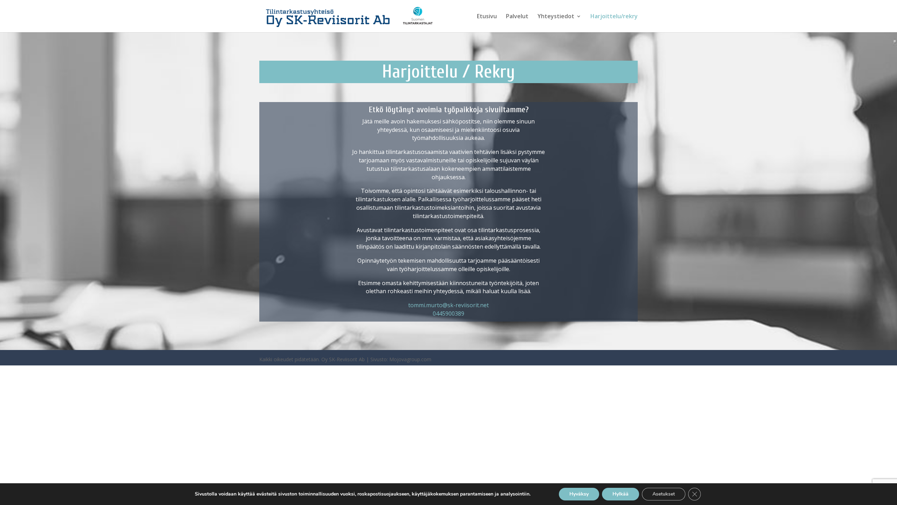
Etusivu (487, 17)
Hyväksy (579, 494)
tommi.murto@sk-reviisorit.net (448, 305)
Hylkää (620, 494)
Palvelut (517, 17)
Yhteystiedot (555, 17)
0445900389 (448, 313)
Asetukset (663, 494)
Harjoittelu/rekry (614, 17)
